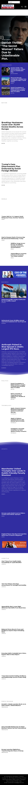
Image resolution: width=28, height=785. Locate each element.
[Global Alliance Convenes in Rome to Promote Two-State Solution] (6, 257)
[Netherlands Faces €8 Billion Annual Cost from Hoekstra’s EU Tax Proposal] (14, 312)
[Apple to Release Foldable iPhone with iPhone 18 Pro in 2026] (6, 422)
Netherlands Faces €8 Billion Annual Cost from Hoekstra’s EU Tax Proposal (14, 321)
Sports (3, 494)
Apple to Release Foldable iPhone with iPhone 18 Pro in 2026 (17, 420)
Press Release (5, 729)
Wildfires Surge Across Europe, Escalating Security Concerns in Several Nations (18, 245)
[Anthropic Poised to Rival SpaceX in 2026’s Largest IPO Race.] (14, 334)
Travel (12, 83)
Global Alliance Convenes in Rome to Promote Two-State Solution (18, 255)
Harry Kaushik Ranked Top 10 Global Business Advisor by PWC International (14, 727)
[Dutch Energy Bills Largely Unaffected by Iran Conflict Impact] (14, 291)
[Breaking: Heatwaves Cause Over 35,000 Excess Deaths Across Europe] (14, 112)
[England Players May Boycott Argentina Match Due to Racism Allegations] (14, 525)
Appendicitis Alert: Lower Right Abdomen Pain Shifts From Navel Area (14, 607)
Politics (12, 93)
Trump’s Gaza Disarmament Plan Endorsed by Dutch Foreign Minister (11, 167)
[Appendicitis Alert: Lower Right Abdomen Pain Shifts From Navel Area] (14, 619)
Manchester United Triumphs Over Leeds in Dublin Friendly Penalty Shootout (13, 472)
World (3, 219)
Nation (3, 143)
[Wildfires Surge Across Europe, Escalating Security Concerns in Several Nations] (6, 247)
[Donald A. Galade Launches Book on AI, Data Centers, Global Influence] (14, 716)
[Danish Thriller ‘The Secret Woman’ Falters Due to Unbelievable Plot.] (6, 71)
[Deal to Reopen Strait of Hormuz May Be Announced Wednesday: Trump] (14, 229)
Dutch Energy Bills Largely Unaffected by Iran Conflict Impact (13, 300)
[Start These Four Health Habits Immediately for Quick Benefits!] (14, 573)
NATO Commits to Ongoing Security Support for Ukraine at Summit (18, 395)
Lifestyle (4, 564)
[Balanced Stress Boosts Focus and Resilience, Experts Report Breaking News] (14, 643)
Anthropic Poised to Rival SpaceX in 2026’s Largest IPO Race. (12, 346)
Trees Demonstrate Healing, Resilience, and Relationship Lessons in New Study (14, 676)
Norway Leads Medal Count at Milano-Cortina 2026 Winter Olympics (13, 513)
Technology (13, 413)
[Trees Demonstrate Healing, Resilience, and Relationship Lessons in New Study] (14, 688)
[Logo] (8, 7)
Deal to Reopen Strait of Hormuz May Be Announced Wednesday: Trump (13, 237)
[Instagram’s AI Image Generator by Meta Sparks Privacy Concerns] (6, 432)
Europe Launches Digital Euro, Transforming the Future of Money (12, 750)
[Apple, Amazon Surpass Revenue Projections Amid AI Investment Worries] (6, 412)
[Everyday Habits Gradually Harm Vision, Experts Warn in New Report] (14, 665)
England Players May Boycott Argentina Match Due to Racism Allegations (14, 534)
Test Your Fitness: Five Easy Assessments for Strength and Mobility (14, 584)
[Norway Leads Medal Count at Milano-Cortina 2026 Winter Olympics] (14, 504)
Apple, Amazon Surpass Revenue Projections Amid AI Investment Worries (18, 410)
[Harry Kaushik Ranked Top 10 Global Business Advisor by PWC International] (14, 739)
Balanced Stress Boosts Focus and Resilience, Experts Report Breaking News (13, 630)
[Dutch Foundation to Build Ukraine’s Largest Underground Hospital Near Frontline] (6, 91)
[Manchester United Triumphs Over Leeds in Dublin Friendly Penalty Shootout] (14, 458)
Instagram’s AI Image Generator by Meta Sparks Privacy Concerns (18, 430)
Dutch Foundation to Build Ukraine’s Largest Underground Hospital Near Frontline (18, 89)
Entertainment (6, 39)
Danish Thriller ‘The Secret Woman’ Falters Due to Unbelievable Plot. (12, 50)
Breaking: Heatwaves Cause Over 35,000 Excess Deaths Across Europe (12, 125)
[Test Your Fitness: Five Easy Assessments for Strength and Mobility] (14, 596)
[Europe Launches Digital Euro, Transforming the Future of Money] (14, 762)
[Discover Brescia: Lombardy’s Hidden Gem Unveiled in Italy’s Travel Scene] (6, 81)
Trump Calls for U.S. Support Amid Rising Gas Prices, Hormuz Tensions (13, 217)
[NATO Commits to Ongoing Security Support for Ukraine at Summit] (6, 397)
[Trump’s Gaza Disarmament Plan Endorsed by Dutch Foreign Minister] (14, 154)
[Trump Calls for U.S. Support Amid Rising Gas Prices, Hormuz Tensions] (14, 208)
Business (4, 302)
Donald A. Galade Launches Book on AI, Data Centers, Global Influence (14, 704)
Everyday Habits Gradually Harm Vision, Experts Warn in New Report (14, 653)
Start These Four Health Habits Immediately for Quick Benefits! (11, 561)
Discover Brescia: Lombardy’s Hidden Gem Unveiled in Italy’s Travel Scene (18, 80)
